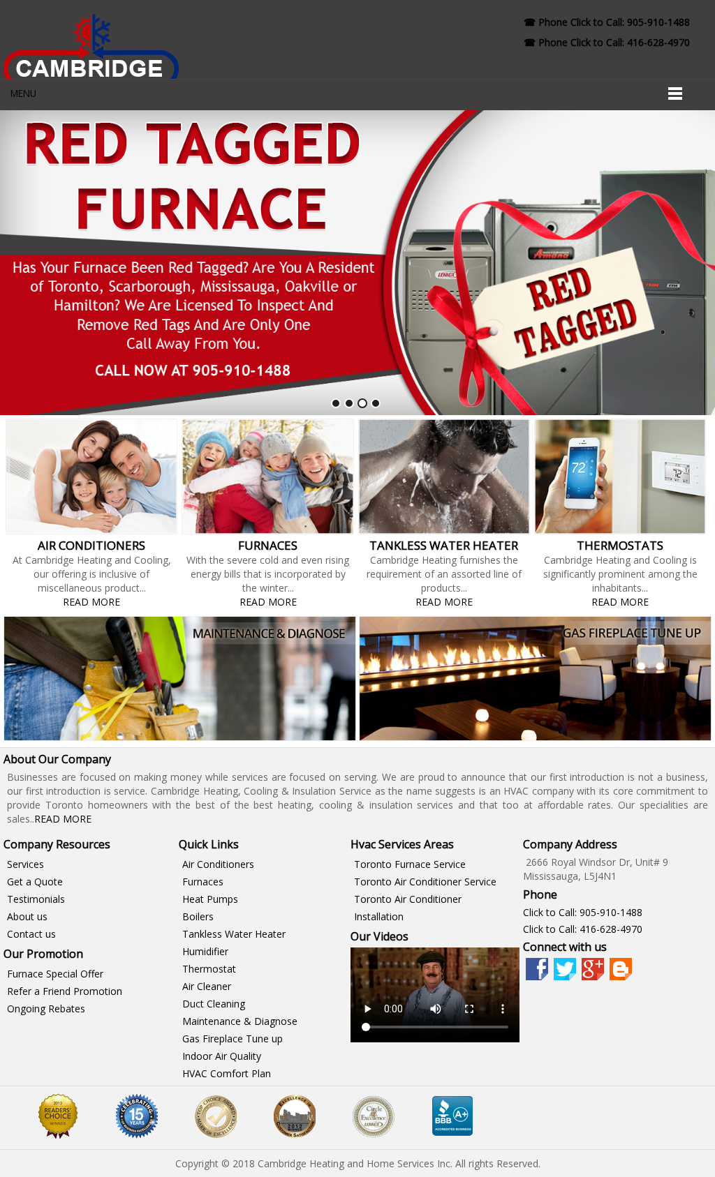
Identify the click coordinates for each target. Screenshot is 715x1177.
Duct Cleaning (213, 1003)
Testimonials (36, 899)
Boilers (198, 916)
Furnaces (202, 881)
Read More (91, 601)
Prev (18, 263)
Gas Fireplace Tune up (232, 1038)
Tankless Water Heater (234, 933)
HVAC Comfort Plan (226, 1073)
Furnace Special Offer (55, 973)
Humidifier (205, 951)
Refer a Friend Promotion (64, 991)
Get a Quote (35, 881)
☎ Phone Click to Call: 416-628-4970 (607, 42)
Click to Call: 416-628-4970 (582, 929)
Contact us (31, 933)
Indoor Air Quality (221, 1056)
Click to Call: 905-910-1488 (582, 912)
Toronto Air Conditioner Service (425, 881)
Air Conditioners (218, 864)
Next (697, 263)
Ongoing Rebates (46, 1008)
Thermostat (209, 968)
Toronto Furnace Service (410, 864)
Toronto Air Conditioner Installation (408, 907)
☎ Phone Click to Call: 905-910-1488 (607, 22)
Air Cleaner (206, 986)
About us (27, 916)
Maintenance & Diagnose (239, 1021)
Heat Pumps (210, 899)
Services (25, 864)
